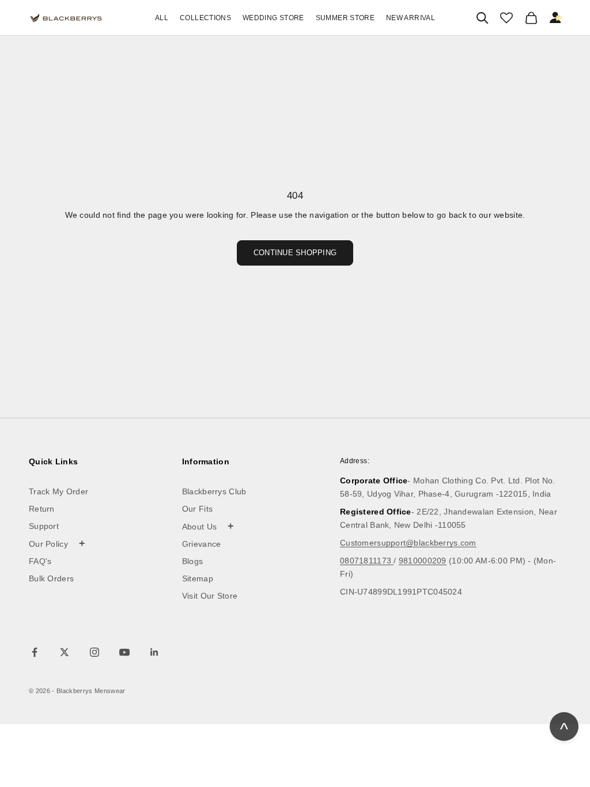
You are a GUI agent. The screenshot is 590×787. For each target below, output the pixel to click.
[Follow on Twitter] (64, 652)
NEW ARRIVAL (410, 18)
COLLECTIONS (205, 18)
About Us (208, 526)
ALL (161, 18)
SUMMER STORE (345, 18)
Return (42, 508)
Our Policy (57, 543)
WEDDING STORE (273, 18)
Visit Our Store (210, 595)
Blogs (192, 561)
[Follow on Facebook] (34, 652)
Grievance (201, 543)
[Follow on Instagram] (94, 652)
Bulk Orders (51, 578)
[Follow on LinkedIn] (154, 652)
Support (44, 526)
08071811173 (367, 560)
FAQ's (40, 561)
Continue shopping (295, 252)
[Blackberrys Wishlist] (506, 18)
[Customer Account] (556, 18)
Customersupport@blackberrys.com (408, 542)
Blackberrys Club (214, 491)
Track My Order (58, 491)
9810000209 (423, 560)
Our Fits (197, 508)
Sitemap (197, 578)
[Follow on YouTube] (124, 652)
